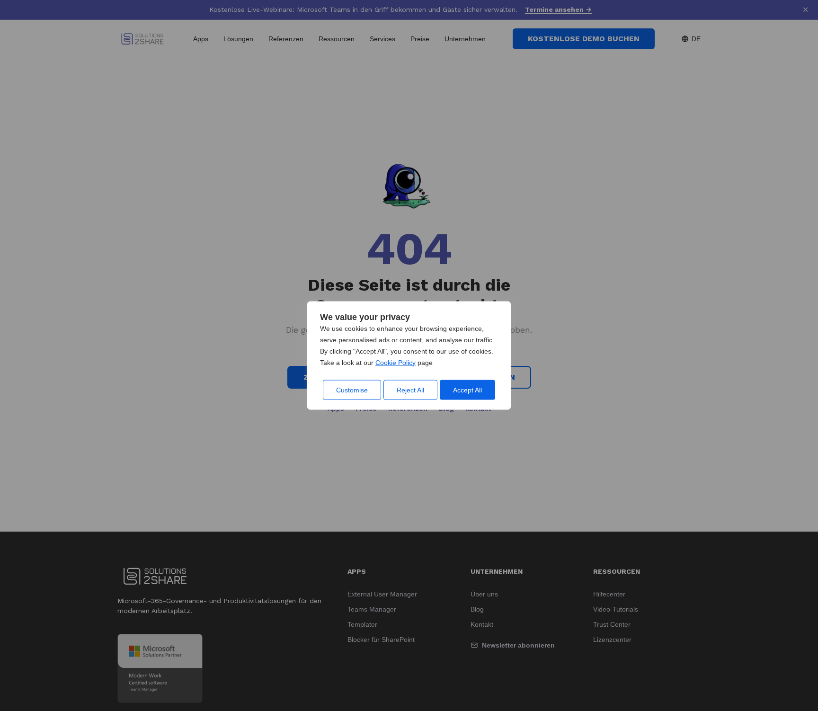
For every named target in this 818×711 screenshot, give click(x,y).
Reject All (410, 390)
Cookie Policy (395, 362)
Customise (352, 390)
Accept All (467, 390)
